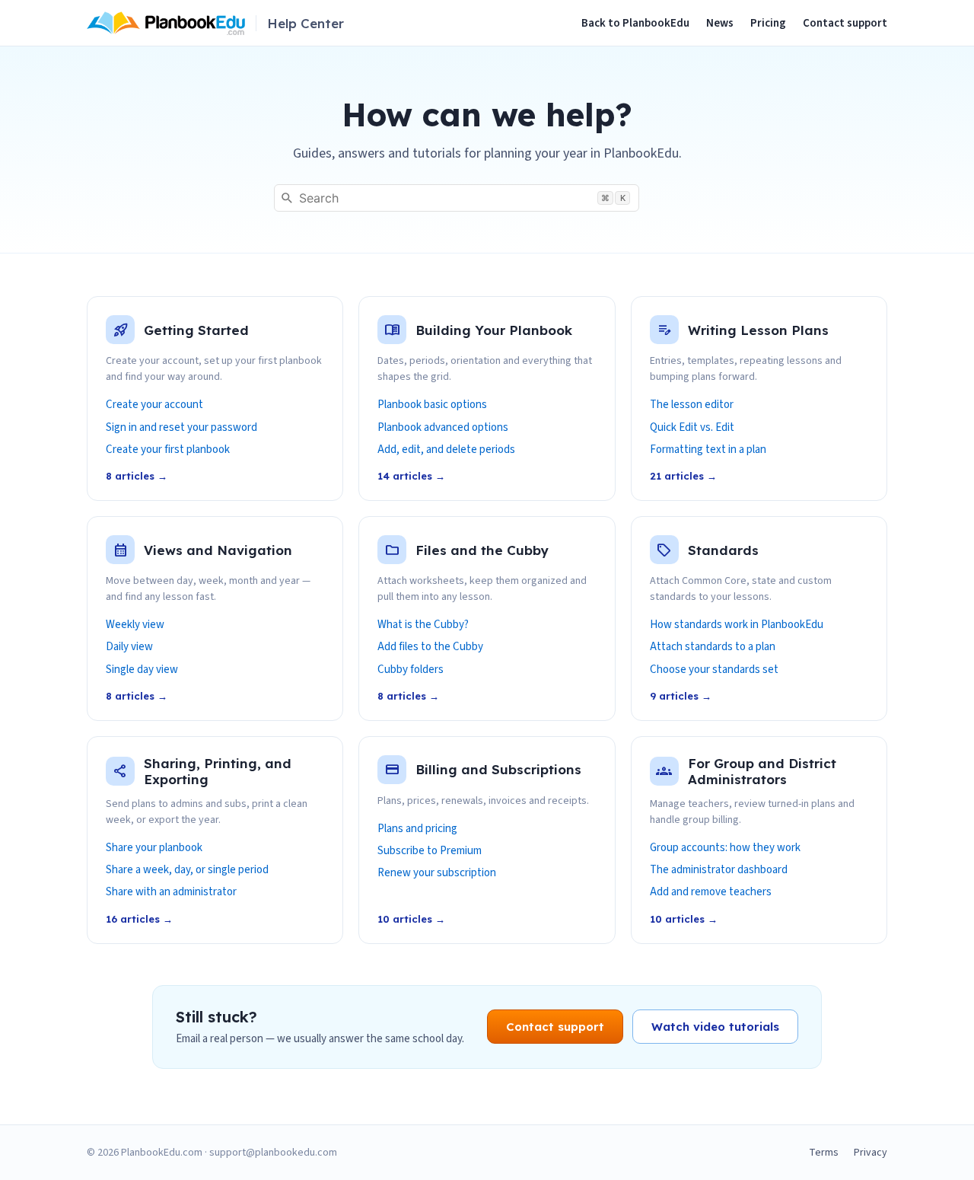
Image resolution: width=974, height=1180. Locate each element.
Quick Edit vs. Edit (692, 427)
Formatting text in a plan (708, 450)
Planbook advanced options (442, 427)
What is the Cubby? (423, 625)
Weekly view (135, 625)
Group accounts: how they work (725, 848)
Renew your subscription (436, 873)
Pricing (768, 23)
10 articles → (411, 919)
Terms (824, 1152)
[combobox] (456, 198)
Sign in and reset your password (181, 427)
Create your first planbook (168, 450)
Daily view (129, 647)
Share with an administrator (171, 892)
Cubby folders (410, 670)
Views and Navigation (218, 550)
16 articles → (139, 919)
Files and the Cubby (482, 550)
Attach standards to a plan (712, 647)
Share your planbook (154, 848)
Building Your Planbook (493, 330)
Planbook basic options (432, 405)
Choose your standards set (714, 670)
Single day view (142, 670)
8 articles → (136, 476)
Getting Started (196, 330)
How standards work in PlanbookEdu (736, 625)
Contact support (845, 23)
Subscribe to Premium (429, 851)
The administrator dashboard (719, 870)
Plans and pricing (417, 829)
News (720, 23)
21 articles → (683, 476)
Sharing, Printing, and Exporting (217, 771)
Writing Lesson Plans (758, 330)
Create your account (154, 405)
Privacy (870, 1152)
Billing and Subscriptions (498, 769)
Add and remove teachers (711, 892)
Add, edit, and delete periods (446, 450)
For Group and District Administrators (762, 771)
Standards (723, 550)
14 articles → (411, 476)
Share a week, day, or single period (187, 870)
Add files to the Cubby (430, 647)
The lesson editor (692, 405)
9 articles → (680, 696)
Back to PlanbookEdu (635, 23)
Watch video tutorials (715, 1026)
